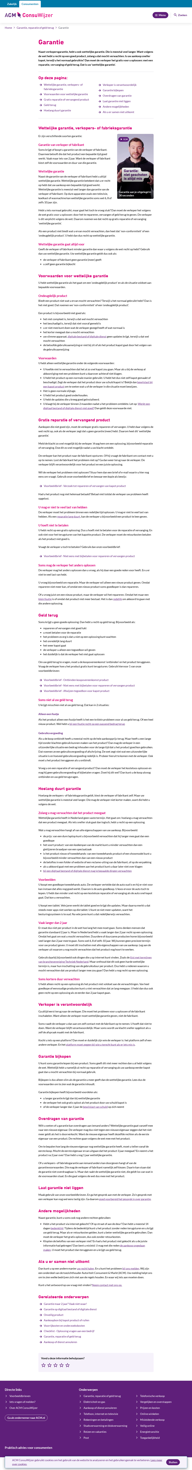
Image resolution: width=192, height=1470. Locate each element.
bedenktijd (57, 1228)
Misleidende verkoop (152, 1419)
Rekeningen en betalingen (98, 1419)
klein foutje (45, 599)
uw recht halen (85, 1268)
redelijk (117, 599)
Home (8, 27)
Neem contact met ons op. (107, 1285)
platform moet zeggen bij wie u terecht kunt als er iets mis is (100, 1044)
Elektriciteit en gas (94, 1401)
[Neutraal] (55, 1365)
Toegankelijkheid (150, 1437)
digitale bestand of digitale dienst (87, 336)
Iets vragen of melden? (22, 1401)
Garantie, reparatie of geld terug (35, 27)
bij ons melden (130, 1268)
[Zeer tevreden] (67, 1365)
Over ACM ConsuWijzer (23, 1407)
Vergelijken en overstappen (156, 1401)
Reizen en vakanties (95, 1431)
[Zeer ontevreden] (43, 1365)
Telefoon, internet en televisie (101, 1413)
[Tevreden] (61, 1365)
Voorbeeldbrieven (19, 1396)
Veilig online (147, 1425)
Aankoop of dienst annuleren (100, 1407)
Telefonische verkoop (152, 1396)
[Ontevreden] (49, 1365)
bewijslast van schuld (95, 1106)
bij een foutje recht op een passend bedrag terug (97, 724)
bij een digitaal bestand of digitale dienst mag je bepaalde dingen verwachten (87, 871)
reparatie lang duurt (68, 516)
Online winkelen (149, 1413)
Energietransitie (149, 1431)
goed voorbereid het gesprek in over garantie (125, 1199)
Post (86, 1437)
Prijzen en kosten (150, 1407)
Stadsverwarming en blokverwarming (105, 1425)
